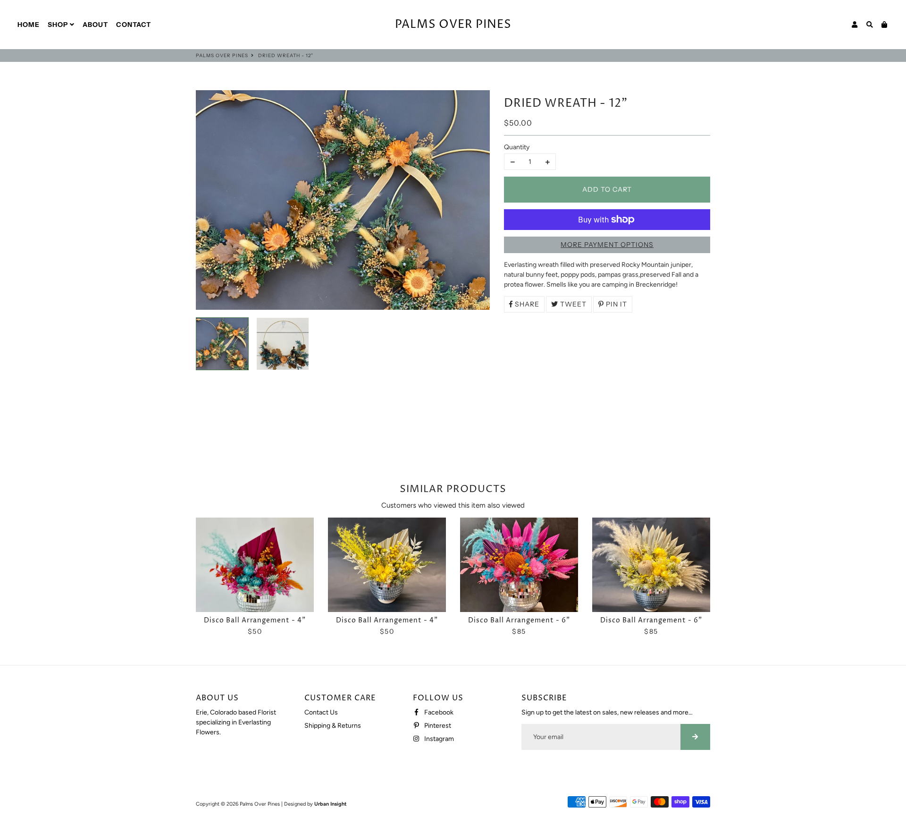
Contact (133, 24)
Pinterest (437, 726)
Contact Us (321, 712)
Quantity (516, 147)
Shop (59, 24)
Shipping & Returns (332, 726)
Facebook (438, 712)
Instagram (438, 739)
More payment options (607, 244)
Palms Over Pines (222, 55)
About (95, 24)
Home (28, 24)
